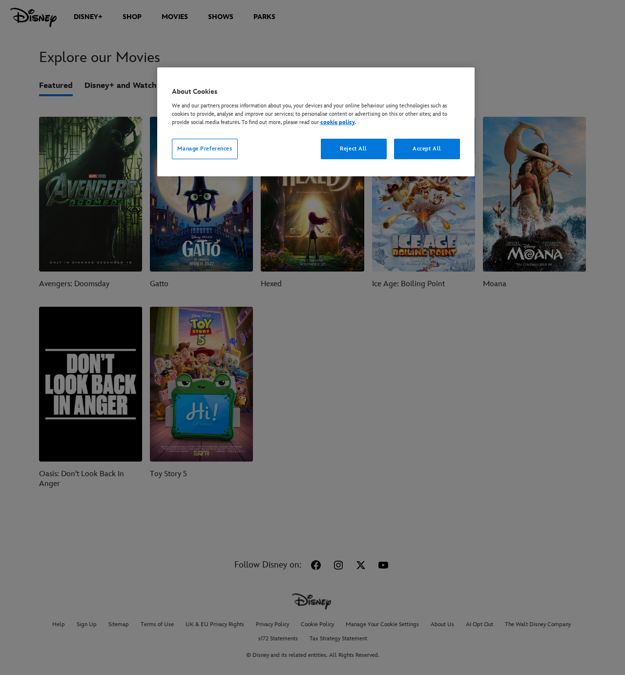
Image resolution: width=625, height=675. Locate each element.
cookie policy (337, 122)
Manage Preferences (204, 149)
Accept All (427, 149)
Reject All (353, 149)
